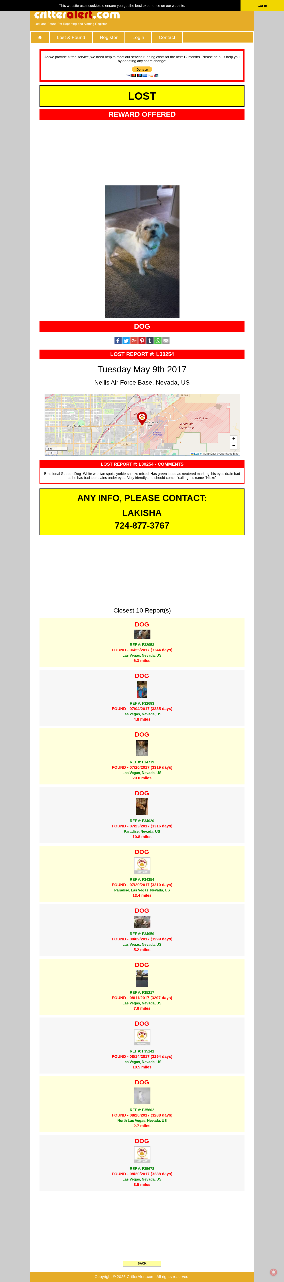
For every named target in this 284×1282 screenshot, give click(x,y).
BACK (142, 1263)
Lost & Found (71, 37)
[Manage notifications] (273, 1272)
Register (109, 37)
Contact (167, 37)
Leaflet (197, 453)
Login (138, 37)
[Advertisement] (198, 14)
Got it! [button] (262, 6)
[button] (142, 418)
